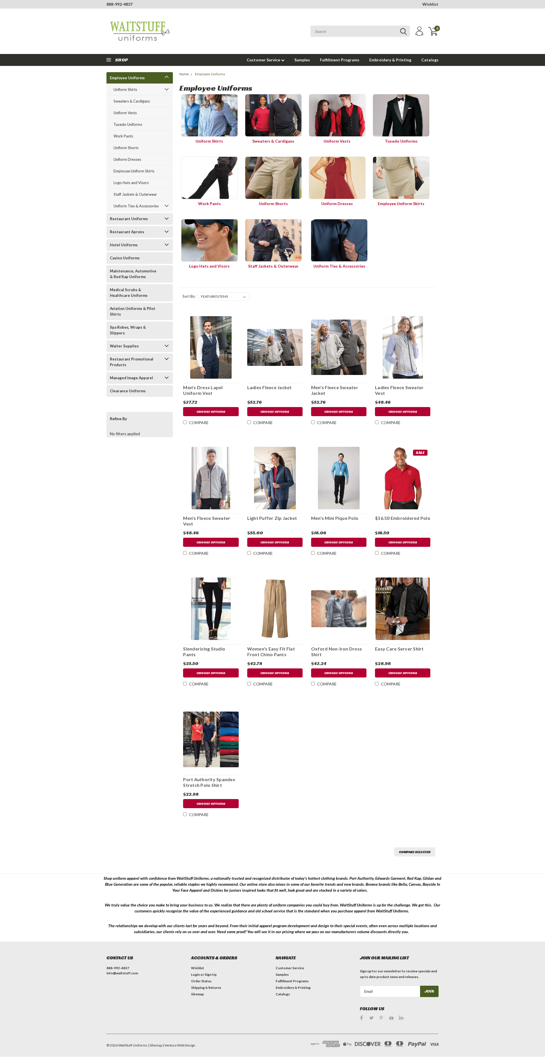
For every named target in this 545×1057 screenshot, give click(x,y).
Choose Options (210, 411)
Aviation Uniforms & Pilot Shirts (132, 311)
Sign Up (211, 974)
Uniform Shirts (125, 89)
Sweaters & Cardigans (132, 101)
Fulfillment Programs (339, 59)
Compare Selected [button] (415, 852)
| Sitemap (155, 1045)
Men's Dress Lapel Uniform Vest (203, 390)
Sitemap (197, 994)
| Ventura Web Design (179, 1045)
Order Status (201, 981)
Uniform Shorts (126, 147)
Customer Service (264, 59)
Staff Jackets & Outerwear (135, 194)
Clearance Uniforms (128, 391)
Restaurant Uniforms (129, 218)
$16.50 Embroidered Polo (402, 518)
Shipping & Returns (206, 987)
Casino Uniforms (125, 258)
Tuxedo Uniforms (128, 124)
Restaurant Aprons (127, 232)
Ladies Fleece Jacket (269, 387)
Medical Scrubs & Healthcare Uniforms (129, 292)
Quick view (211, 346)
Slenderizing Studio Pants (204, 651)
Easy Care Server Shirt (399, 648)
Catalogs (430, 59)
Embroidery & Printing (390, 59)
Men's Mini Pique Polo (334, 518)
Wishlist (430, 4)
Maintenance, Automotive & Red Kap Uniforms (133, 274)
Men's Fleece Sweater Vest (206, 520)
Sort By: (189, 296)
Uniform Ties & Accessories (136, 206)
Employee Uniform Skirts (134, 171)
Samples (302, 59)
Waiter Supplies (124, 346)
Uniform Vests (125, 113)
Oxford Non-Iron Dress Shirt (336, 651)
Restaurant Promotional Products (131, 362)
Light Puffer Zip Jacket (272, 518)
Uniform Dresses (127, 159)
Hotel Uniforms (124, 245)
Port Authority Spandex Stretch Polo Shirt (209, 782)
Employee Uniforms (127, 78)
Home (184, 74)
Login (195, 974)
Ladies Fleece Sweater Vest (399, 390)
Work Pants (123, 136)
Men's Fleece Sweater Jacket (334, 390)
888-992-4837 (119, 4)
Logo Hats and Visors (131, 182)
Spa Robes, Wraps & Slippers (128, 330)
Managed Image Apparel (131, 378)
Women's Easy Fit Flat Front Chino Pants (271, 651)
